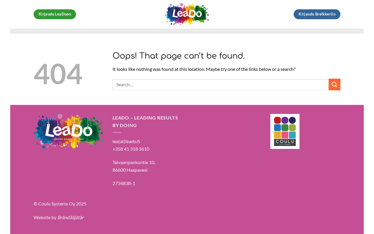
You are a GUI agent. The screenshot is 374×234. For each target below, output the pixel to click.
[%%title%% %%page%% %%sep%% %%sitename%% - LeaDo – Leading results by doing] (187, 14)
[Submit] (334, 84)
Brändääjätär (70, 217)
